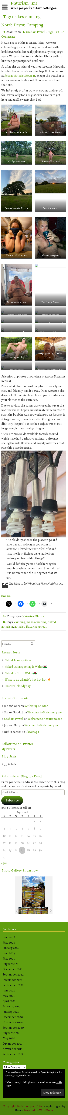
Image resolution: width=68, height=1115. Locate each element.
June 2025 (9, 953)
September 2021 (13, 985)
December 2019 (12, 1044)
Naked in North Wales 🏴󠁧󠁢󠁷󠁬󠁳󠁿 (21, 673)
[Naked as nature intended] (28, 911)
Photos (40, 616)
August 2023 (10, 964)
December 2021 (12, 980)
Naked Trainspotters (18, 660)
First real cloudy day (17, 686)
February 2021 (11, 1006)
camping (19, 622)
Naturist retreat (36, 627)
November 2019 (12, 1049)
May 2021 (9, 996)
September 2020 (13, 1028)
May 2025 (9, 959)
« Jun (4, 863)
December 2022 (13, 969)
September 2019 (13, 1054)
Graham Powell (13, 719)
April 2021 (9, 1001)
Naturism (28, 616)
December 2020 (13, 1017)
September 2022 (13, 974)
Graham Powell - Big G (40, 32)
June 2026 (9, 937)
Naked (52, 622)
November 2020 (13, 1022)
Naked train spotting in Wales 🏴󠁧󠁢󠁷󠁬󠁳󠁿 (26, 667)
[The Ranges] (41, 911)
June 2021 (9, 990)
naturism (7, 627)
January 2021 (11, 1012)
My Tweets (8, 749)
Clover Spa (32, 732)
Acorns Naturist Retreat (20, 76)
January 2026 (11, 948)
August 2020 (11, 1033)
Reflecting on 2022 (36, 706)
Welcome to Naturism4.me (44, 712)
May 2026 (9, 943)
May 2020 (9, 1038)
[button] (16, 119)
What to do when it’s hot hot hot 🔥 (28, 680)
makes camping (36, 622)
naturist (19, 627)
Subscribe (12, 800)
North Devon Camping (22, 25)
